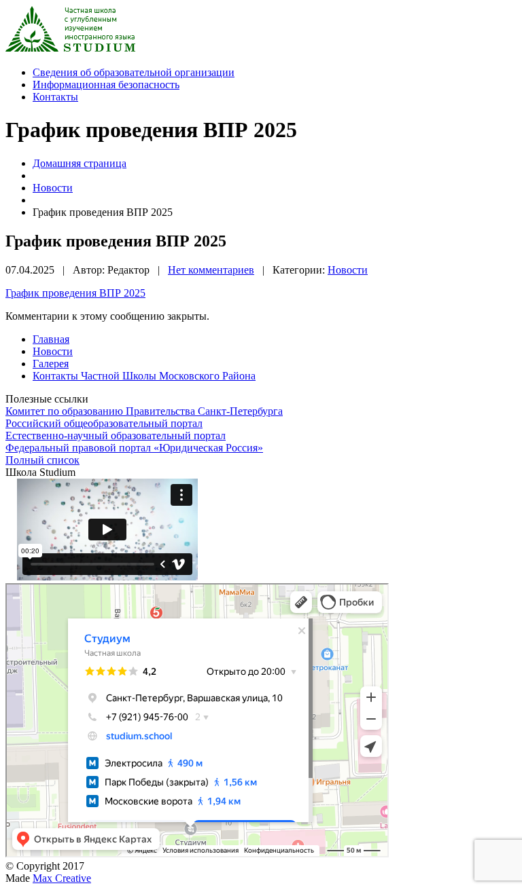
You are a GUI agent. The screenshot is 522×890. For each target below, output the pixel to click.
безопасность (106, 84)
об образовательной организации (133, 72)
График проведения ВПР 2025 (75, 293)
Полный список (42, 460)
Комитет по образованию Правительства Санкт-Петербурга (144, 411)
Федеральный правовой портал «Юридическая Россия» (134, 447)
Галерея (51, 363)
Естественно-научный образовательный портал (115, 435)
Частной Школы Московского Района (144, 376)
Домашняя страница (79, 163)
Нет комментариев (211, 270)
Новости (53, 187)
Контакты (55, 97)
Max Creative (62, 878)
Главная (51, 339)
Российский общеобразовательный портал (104, 423)
